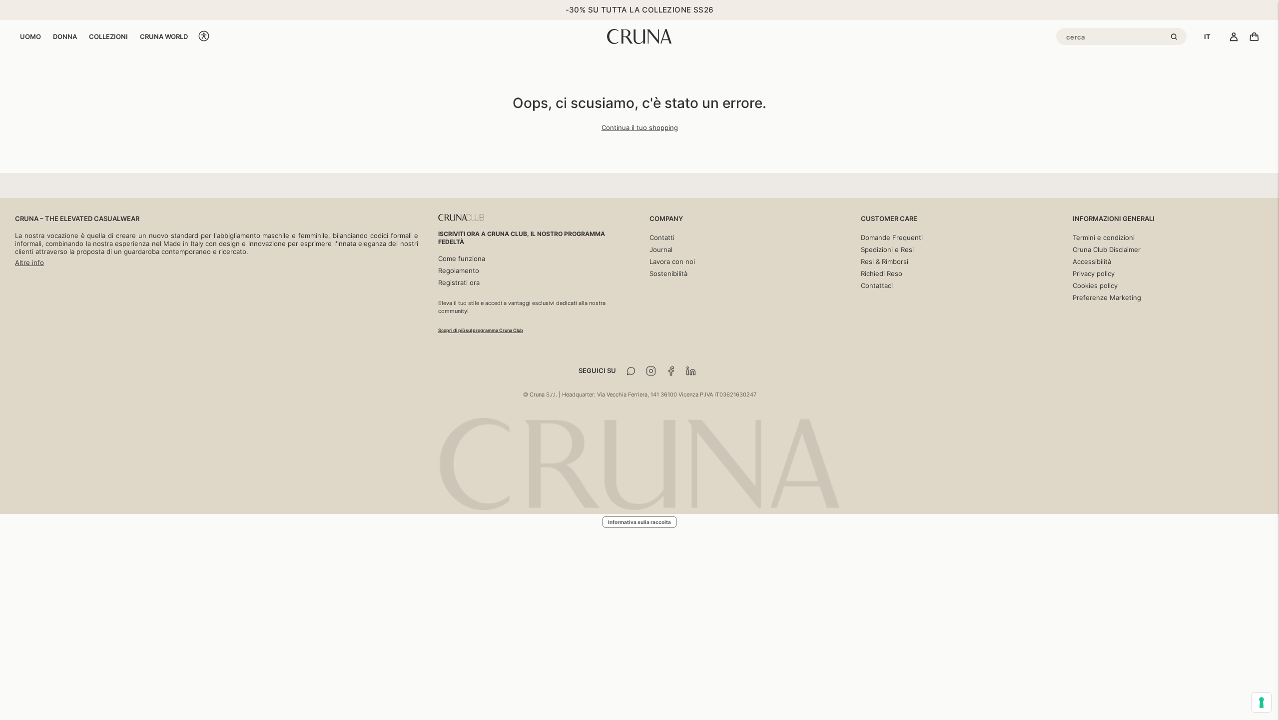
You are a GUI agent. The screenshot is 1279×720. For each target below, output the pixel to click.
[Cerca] (1176, 37)
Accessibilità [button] (1092, 262)
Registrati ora (459, 282)
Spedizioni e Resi (887, 250)
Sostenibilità (668, 274)
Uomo (30, 36)
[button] (204, 37)
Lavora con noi (672, 262)
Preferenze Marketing (1107, 298)
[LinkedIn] (691, 371)
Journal (660, 250)
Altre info (29, 262)
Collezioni (108, 36)
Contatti (661, 238)
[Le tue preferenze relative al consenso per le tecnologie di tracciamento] (1261, 702)
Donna (65, 36)
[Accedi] (1234, 37)
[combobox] (1207, 36)
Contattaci (877, 286)
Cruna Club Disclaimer (1107, 250)
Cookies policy (1095, 286)
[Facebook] (671, 371)
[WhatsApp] (631, 371)
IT (1207, 36)
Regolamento (458, 270)
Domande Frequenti (892, 238)
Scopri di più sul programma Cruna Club (480, 330)
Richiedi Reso (881, 274)
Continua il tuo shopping (640, 128)
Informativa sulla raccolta (639, 522)
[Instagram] (651, 371)
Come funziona (461, 258)
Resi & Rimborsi (884, 262)
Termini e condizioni (1104, 238)
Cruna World (164, 36)
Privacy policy (1094, 274)
